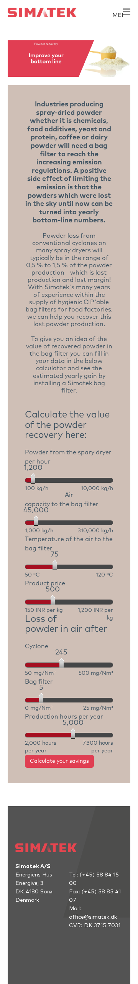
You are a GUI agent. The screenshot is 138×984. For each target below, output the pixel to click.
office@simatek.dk (93, 917)
